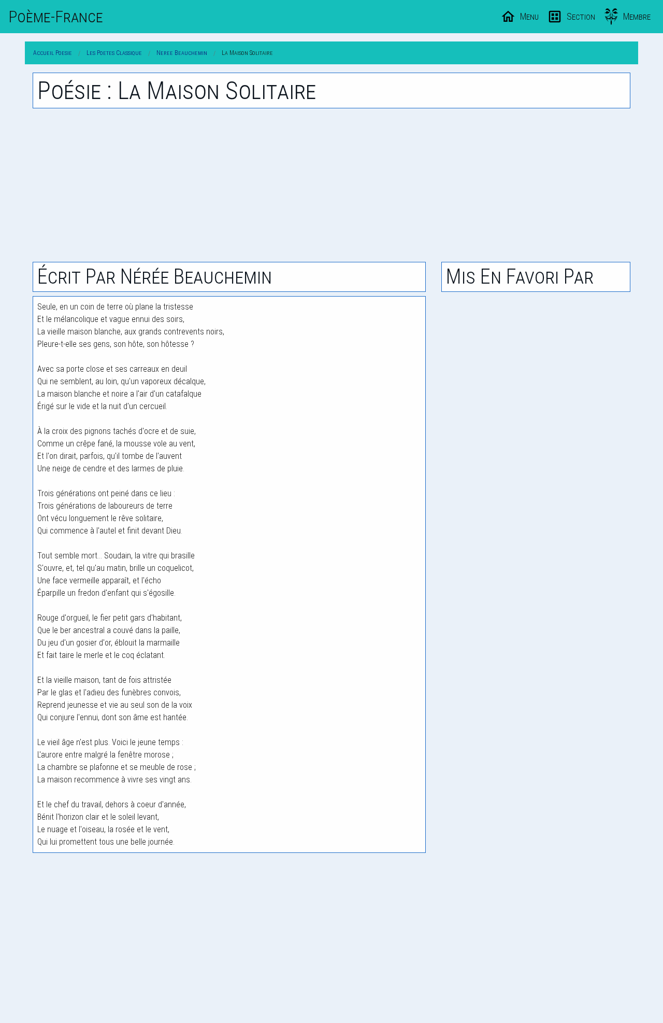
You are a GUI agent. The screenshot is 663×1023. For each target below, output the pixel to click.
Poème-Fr (55, 16)
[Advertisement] (331, 185)
